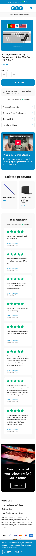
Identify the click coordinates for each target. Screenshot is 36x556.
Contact (18, 486)
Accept (7, 552)
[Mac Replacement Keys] (17, 8)
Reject (18, 552)
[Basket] (31, 8)
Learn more (13, 547)
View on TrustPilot (12, 245)
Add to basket (18, 83)
